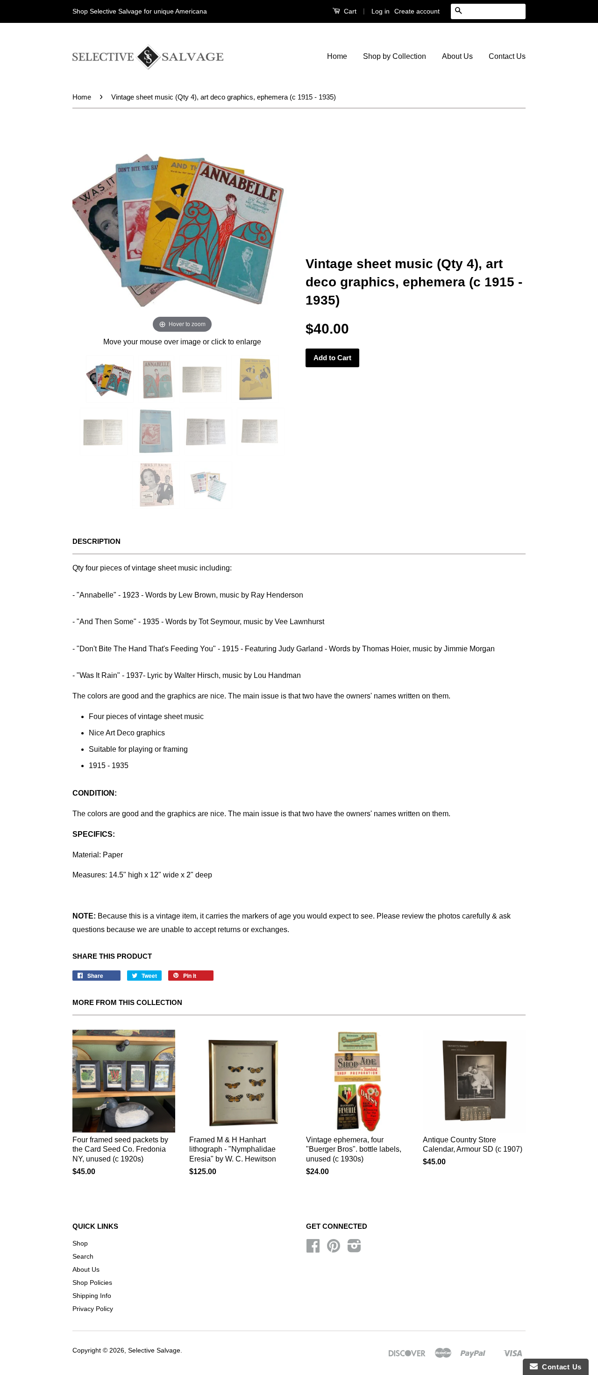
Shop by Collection (394, 56)
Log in (380, 11)
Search (82, 1256)
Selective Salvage (154, 1350)
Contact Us (507, 56)
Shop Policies (92, 1282)
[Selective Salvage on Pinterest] (334, 1249)
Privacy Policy (92, 1308)
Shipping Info (91, 1295)
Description (96, 541)
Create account (417, 11)
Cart (349, 11)
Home (337, 56)
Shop (80, 1243)
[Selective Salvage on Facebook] (313, 1249)
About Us (457, 56)
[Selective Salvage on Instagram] (354, 1249)
